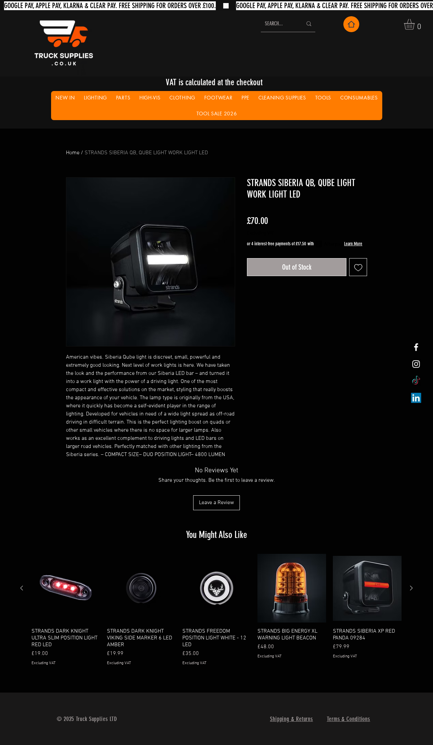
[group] (216, 610)
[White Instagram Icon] (416, 364)
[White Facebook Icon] (416, 347)
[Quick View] (65, 588)
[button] (415, 24)
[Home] (351, 24)
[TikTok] (416, 381)
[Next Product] (411, 588)
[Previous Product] (22, 588)
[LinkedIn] (416, 398)
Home (72, 153)
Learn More (353, 244)
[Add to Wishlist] (358, 267)
